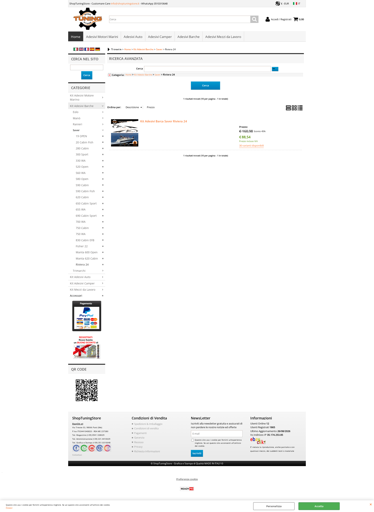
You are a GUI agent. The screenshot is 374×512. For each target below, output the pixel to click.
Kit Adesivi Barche (82, 106)
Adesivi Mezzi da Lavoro (223, 36)
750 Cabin (82, 228)
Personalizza (274, 506)
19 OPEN (81, 136)
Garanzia (139, 437)
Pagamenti (140, 433)
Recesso (139, 442)
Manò (76, 118)
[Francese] (86, 50)
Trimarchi (79, 271)
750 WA (81, 234)
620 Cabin (82, 197)
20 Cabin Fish (84, 142)
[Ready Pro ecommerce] (187, 488)
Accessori (76, 295)
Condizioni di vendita (146, 428)
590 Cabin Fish (85, 191)
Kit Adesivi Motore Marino (82, 97)
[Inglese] (81, 50)
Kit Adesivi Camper (82, 283)
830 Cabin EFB (85, 240)
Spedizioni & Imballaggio (148, 424)
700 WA (81, 222)
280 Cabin (82, 148)
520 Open (82, 166)
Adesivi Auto (133, 36)
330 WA (81, 160)
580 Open (82, 179)
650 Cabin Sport (86, 203)
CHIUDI (371, 504)
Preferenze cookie (187, 479)
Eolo (75, 112)
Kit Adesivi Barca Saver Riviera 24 (163, 121)
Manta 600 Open (87, 252)
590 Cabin (82, 185)
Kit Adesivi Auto (80, 277)
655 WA (81, 209)
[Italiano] (76, 50)
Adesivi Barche (188, 36)
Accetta (319, 506)
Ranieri (77, 124)
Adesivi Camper (160, 36)
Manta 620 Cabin (87, 258)
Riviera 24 (82, 264)
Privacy (9, 507)
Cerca (139, 68)
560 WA (81, 173)
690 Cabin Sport (86, 215)
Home (75, 36)
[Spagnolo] (92, 50)
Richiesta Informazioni (147, 451)
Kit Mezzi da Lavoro (82, 289)
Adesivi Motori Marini (102, 36)
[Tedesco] (97, 50)
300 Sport (82, 154)
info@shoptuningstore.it (125, 3)
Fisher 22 (82, 246)
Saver (76, 130)
